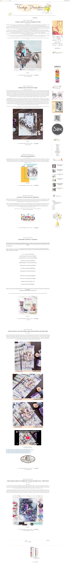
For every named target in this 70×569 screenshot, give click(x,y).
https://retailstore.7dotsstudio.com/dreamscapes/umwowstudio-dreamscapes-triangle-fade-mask (19, 451)
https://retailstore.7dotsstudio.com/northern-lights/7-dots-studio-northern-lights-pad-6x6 (18, 450)
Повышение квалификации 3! (28, 156)
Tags (57, 154)
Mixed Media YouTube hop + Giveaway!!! (27, 239)
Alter (57, 146)
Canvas (28, 144)
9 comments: (31, 227)
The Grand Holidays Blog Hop (59, 174)
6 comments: (31, 468)
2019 (53, 200)
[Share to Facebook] (37, 75)
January (54, 204)
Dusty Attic (57, 149)
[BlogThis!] (35, 75)
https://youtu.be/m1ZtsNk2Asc (31, 278)
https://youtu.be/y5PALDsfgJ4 (30, 260)
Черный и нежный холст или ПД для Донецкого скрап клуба (59, 184)
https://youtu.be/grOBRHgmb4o (31, 275)
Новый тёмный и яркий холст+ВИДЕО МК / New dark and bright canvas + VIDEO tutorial (28, 481)
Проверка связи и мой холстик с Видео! (27, 87)
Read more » (28, 72)
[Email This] (34, 75)
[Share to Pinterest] (37, 75)
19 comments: (31, 318)
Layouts (27, 76)
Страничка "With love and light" (59, 188)
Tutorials (30, 144)
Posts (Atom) (29, 541)
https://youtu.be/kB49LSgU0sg (30, 268)
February (54, 201)
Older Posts (47, 540)
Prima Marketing (30, 76)
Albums (57, 145)
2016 (53, 208)
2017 (53, 207)
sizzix (31, 530)
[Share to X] (36, 75)
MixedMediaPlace (28, 530)
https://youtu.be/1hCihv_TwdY (30, 281)
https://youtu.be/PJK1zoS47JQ (30, 254)
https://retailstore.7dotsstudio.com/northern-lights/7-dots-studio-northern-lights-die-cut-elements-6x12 (20, 449)
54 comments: (31, 143)
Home (26, 540)
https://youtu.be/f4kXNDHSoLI (30, 284)
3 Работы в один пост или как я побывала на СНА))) (27, 22)
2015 (53, 209)
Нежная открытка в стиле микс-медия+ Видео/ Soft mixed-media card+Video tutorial (28, 331)
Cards (57, 148)
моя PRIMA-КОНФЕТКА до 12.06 (60, 179)
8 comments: (31, 529)
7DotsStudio (27, 469)
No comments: (31, 185)
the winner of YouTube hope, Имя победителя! (28, 197)
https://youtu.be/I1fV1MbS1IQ (31, 265)
